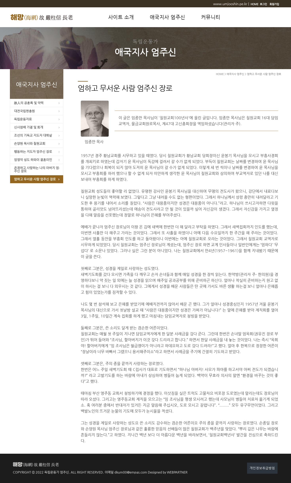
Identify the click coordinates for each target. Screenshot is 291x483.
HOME (254, 4)
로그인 (263, 4)
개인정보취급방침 (262, 468)
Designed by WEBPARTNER (167, 472)
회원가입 (274, 4)
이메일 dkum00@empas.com (126, 472)
